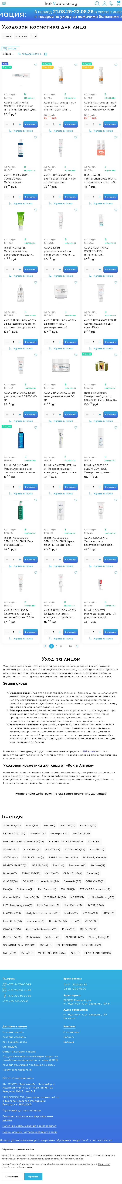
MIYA (108, 913)
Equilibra (88, 825)
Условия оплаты (13, 1032)
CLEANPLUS (72, 873)
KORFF (77, 897)
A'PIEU (94, 841)
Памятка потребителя (16, 1069)
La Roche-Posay (101, 897)
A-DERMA (12, 825)
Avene (32, 825)
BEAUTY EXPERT (15, 865)
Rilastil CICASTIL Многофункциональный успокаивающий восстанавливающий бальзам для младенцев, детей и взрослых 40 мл (100, 614)
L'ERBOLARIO (14, 833)
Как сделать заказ (14, 1042)
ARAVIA (10, 857)
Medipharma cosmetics (43, 913)
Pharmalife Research (41, 929)
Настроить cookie (73, 1158)
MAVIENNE (12, 913)
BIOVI (49, 825)
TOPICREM (91, 945)
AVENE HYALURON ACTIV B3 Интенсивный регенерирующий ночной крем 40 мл (60, 324)
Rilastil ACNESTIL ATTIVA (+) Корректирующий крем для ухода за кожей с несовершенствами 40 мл (61, 469)
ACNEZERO (32, 849)
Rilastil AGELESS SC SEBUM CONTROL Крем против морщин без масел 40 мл (59, 541)
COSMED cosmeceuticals (41, 881)
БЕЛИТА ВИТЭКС (97, 953)
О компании (71, 1032)
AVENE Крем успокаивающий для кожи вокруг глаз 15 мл (59, 251)
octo (76, 921)
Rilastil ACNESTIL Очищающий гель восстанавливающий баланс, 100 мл (18, 251)
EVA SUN (68, 889)
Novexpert (59, 833)
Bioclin (58, 865)
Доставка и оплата (14, 1026)
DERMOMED (95, 881)
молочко (21, 36)
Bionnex (10, 873)
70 (70, 646)
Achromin (11, 849)
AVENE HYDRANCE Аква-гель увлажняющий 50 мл (60, 396)
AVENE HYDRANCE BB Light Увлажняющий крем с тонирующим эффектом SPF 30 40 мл (60, 179)
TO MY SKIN (66, 945)
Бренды (68, 1042)
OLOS (91, 921)
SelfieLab (53, 937)
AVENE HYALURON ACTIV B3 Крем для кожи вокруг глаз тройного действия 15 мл (60, 614)
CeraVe (52, 873)
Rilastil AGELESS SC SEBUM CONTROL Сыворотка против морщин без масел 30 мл (100, 469)
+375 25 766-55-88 (19, 995)
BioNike (98, 865)
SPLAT (45, 945)
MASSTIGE (95, 905)
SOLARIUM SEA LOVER (19, 945)
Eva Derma (47, 889)
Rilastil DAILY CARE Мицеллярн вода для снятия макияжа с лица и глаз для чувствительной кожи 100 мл (20, 469)
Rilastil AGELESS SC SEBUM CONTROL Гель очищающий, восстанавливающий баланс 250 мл (18, 541)
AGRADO (52, 849)
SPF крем (89, 751)
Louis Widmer (48, 905)
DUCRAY (67, 825)
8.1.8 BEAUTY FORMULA (66, 841)
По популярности (28, 53)
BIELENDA (40, 865)
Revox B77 (12, 937)
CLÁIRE (10, 881)
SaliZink (33, 937)
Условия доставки (14, 1037)
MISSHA (90, 913)
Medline (71, 913)
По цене (6, 53)
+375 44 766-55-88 (19, 984)
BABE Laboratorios (63, 857)
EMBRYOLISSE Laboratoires (23, 841)
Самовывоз (9, 1046)
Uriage (9, 953)
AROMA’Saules (33, 857)
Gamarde (11, 897)
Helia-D (31, 897)
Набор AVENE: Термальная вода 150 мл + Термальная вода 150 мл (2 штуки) (100, 179)
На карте (69, 1018)
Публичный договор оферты (21, 1110)
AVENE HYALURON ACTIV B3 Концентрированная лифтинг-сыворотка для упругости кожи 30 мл (20, 324)
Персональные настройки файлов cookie (29, 1132)
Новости (69, 1037)
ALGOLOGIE (75, 849)
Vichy (27, 953)
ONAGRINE (12, 929)
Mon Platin (12, 921)
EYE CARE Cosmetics (95, 889)
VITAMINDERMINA (52, 953)
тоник (7, 36)
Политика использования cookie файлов (29, 1126)
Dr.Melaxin (25, 889)
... (65, 646)
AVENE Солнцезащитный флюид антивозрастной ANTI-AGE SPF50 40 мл (100, 106)
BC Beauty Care (94, 857)
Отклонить (12, 1176)
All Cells (97, 849)
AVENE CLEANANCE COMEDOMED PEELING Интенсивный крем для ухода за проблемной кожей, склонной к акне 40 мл (19, 106)
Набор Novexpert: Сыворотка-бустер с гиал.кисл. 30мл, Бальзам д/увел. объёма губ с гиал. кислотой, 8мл (100, 396)
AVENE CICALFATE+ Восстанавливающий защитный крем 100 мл (19, 614)
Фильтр (13, 49)
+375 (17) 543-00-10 (15, 1001)
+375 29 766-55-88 (19, 990)
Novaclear (35, 921)
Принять (33, 1176)
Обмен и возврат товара (19, 1051)
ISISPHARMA (55, 897)
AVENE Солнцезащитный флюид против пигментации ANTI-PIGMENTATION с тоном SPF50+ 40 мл (60, 106)
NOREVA (38, 833)
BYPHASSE (31, 873)
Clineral (93, 873)
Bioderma (78, 865)
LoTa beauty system (17, 905)
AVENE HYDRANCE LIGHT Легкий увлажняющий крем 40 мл (100, 324)
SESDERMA (74, 937)
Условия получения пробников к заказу (28, 1064)
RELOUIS (88, 929)
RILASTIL (81, 833)
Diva (7, 889)
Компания (69, 1026)
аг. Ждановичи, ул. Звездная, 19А (85, 1014)
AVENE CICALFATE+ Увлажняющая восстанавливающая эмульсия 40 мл (98, 541)
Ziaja (74, 953)
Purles (68, 929)
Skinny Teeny (98, 937)
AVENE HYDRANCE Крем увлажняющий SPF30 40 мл (20, 396)
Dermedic (72, 881)
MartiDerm (73, 905)
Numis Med (58, 921)
